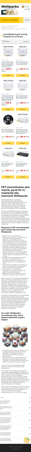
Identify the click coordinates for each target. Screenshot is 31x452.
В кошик (8, 75)
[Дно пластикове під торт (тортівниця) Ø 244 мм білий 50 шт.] (22, 52)
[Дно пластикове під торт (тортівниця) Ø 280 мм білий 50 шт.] (22, 86)
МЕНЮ (27, 20)
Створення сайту (15, 449)
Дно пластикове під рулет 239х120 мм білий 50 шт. (7, 165)
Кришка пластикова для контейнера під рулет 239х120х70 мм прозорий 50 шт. (22, 131)
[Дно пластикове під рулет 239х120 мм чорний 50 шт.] (22, 153)
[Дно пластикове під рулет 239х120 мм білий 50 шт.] (8, 153)
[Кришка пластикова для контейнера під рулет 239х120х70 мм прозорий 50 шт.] (22, 119)
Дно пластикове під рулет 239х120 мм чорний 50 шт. (22, 165)
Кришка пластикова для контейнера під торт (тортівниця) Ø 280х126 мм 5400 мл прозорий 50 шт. (7, 98)
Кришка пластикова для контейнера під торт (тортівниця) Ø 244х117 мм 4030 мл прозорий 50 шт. (7, 64)
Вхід (26, 9)
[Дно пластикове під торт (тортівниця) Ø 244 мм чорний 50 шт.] (8, 119)
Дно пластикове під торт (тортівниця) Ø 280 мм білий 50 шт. (22, 97)
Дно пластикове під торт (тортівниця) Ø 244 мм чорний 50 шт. (8, 131)
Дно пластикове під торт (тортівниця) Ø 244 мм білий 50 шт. (22, 63)
